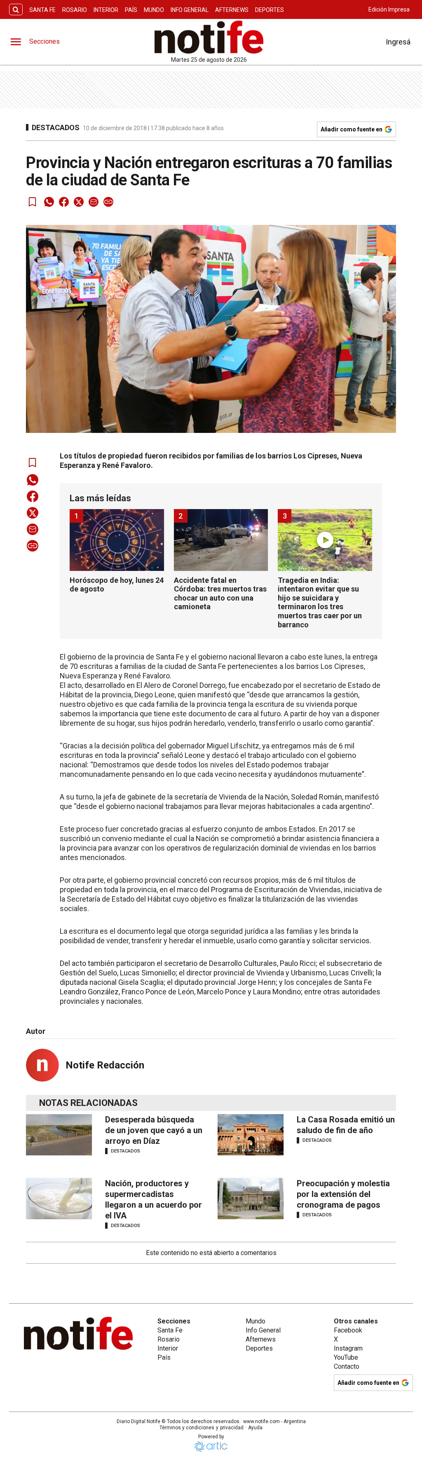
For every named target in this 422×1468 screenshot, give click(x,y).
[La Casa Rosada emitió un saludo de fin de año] (251, 1134)
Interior (106, 10)
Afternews (232, 10)
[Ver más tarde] (32, 201)
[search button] (16, 10)
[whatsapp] (49, 202)
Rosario (74, 10)
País (131, 10)
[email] (93, 202)
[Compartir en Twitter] (79, 202)
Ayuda (255, 1428)
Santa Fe (42, 10)
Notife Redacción (105, 1065)
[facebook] (64, 202)
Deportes (269, 10)
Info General (190, 10)
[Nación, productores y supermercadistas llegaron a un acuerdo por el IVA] (59, 1198)
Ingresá (398, 41)
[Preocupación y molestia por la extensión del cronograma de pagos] (251, 1198)
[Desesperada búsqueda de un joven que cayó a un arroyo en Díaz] (59, 1134)
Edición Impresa (389, 9)
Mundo (154, 10)
